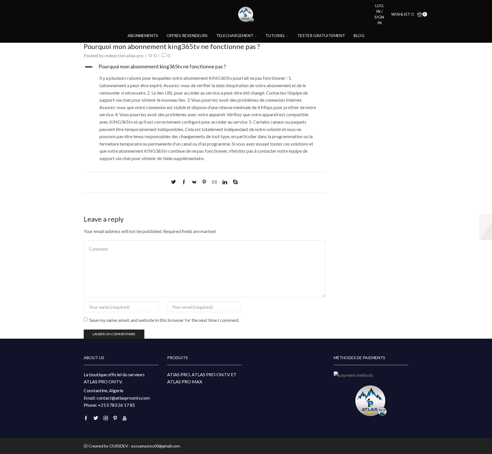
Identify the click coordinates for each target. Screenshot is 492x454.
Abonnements (143, 35)
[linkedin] (225, 182)
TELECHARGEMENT (234, 35)
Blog (359, 35)
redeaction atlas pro (124, 55)
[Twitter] (175, 182)
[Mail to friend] (214, 182)
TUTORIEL (275, 35)
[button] (204, 66)
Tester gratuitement (321, 35)
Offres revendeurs (187, 35)
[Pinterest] (204, 182)
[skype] (234, 182)
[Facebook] (184, 182)
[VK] (194, 182)
